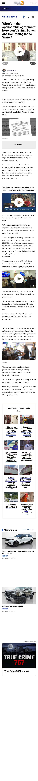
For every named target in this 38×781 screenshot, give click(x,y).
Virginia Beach (9, 17)
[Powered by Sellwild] (33, 641)
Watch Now (32, 3)
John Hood (12, 71)
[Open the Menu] (3, 2)
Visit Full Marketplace (29, 530)
